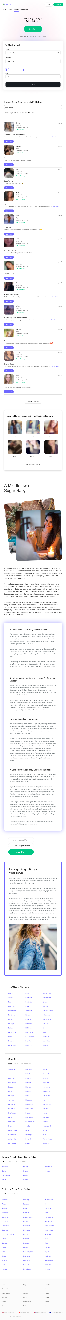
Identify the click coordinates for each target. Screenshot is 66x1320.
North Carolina (27, 1269)
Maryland (26, 1213)
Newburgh (28, 1045)
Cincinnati (11, 1100)
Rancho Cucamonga (49, 1074)
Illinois (4, 1256)
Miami (27, 1096)
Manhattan (28, 1024)
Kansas (4, 1269)
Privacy (47, 1293)
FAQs (25, 1297)
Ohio (46, 1204)
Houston (26, 1171)
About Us (47, 1285)
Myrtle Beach (29, 1109)
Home (5, 10)
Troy (44, 1028)
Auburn (10, 998)
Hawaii (4, 1247)
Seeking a (8, 57)
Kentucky (26, 1200)
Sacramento (46, 1087)
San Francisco (47, 1104)
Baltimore (11, 1078)
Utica (44, 1032)
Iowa (3, 1265)
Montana (26, 1239)
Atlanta (4, 1180)
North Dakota (49, 1200)
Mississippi (26, 1230)
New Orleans (29, 1117)
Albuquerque (12, 1070)
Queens (45, 1002)
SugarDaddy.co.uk (40, 1312)
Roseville (45, 1078)
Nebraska (26, 1243)
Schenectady (47, 1015)
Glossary (47, 1301)
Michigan (26, 1221)
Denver (25, 1180)
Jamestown (28, 1011)
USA (10, 1063)
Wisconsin (48, 1265)
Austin (10, 1074)
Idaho (4, 1252)
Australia (27, 1063)
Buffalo (10, 1028)
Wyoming (47, 1269)
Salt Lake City (47, 1091)
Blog (24, 1285)
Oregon (47, 1213)
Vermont (47, 1247)
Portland (28, 1139)
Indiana (4, 1260)
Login (48, 5)
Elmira (10, 1037)
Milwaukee (28, 1100)
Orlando (25, 1175)
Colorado (5, 1221)
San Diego (46, 1100)
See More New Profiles (33, 464)
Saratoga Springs (48, 1011)
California (5, 1217)
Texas (46, 1239)
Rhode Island (49, 1221)
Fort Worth (11, 1122)
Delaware (5, 1230)
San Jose (45, 1109)
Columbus (11, 1109)
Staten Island (47, 1019)
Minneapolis (29, 1104)
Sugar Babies (14, 113)
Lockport (28, 1019)
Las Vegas (28, 1070)
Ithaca (27, 1006)
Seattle (45, 1113)
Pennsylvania (49, 1217)
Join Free (33, 29)
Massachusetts (27, 1217)
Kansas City (12, 1143)
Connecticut (5, 1226)
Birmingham (12, 1083)
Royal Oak (46, 1083)
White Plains (46, 1041)
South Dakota (49, 1230)
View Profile (9, 141)
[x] (6, 1317)
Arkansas (5, 1213)
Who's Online (24, 10)
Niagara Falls (47, 993)
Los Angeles (6, 1175)
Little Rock (28, 1074)
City (7, 73)
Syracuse (45, 1024)
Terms (46, 1289)
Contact (25, 1293)
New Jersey (27, 1256)
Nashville (28, 1113)
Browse (16, 10)
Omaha (27, 1126)
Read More (55, 137)
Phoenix (28, 1130)
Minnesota (26, 1226)
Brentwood (11, 1015)
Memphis (28, 1091)
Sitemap (47, 1306)
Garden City (12, 1045)
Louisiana (26, 1204)
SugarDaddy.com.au (57, 1312)
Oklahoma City (29, 1122)
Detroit (10, 1117)
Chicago (26, 1167)
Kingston (28, 1015)
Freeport (10, 1041)
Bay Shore (11, 1006)
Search (10, 10)
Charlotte (47, 1171)
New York (23, 113)
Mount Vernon (29, 1032)
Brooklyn (11, 1024)
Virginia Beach (47, 1139)
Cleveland (11, 1104)
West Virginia (49, 1260)
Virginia (47, 1252)
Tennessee (48, 1234)
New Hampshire (28, 1252)
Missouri (26, 1234)
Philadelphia (48, 1167)
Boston (10, 1087)
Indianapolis (12, 1135)
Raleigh (45, 1070)
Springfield (46, 1117)
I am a (7, 49)
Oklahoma (48, 1208)
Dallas (4, 1171)
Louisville (28, 1078)
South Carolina (49, 1226)
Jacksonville (12, 1139)
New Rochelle (29, 1037)
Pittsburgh (28, 1135)
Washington (46, 1143)
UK (22, 1063)
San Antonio (46, 1096)
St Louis (45, 1122)
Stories (25, 1289)
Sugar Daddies (6, 1293)
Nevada (25, 1247)
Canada (16, 1063)
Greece (27, 993)
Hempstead (28, 998)
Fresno (10, 1126)
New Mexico (27, 1260)
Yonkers (45, 1045)
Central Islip (12, 1032)
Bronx (10, 1019)
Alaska (4, 1204)
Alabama (5, 1200)
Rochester (46, 1006)
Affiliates (47, 1297)
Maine (25, 1208)
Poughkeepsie (47, 998)
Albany (10, 993)
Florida (4, 1239)
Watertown (46, 1037)
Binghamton (12, 1011)
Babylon (10, 1002)
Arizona (4, 1208)
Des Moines (12, 1113)
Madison (28, 1083)
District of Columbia (8, 1234)
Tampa (45, 1130)
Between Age (9, 67)
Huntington (28, 1002)
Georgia (4, 1243)
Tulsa (44, 1135)
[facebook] (3, 1317)
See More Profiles (33, 401)
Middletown (28, 1028)
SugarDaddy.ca (24, 1312)
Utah (46, 1243)
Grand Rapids (12, 1130)
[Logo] (7, 4)
